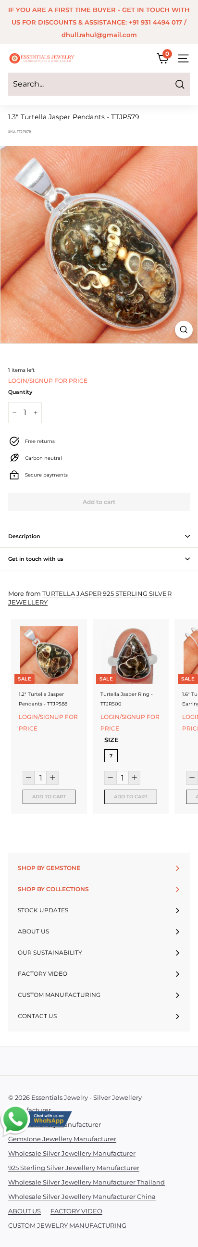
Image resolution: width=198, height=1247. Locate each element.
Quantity (20, 392)
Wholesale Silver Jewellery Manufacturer (72, 1153)
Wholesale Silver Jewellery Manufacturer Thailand (86, 1182)
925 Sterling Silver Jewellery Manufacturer (73, 1167)
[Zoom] (184, 330)
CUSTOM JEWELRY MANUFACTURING (67, 1225)
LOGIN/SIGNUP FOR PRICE (47, 380)
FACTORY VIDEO (76, 1211)
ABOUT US (24, 1211)
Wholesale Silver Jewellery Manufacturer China (82, 1196)
